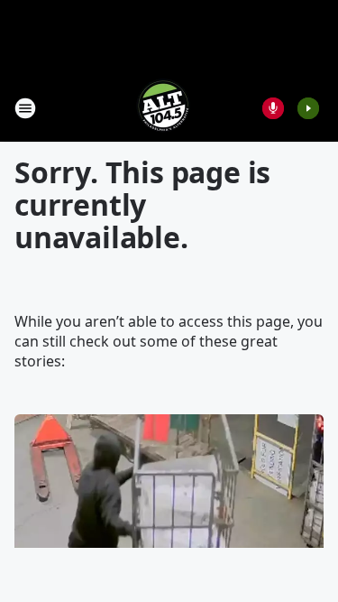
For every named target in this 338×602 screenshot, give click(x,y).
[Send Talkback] (273, 108)
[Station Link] (163, 108)
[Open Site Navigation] (25, 108)
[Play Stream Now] (308, 108)
